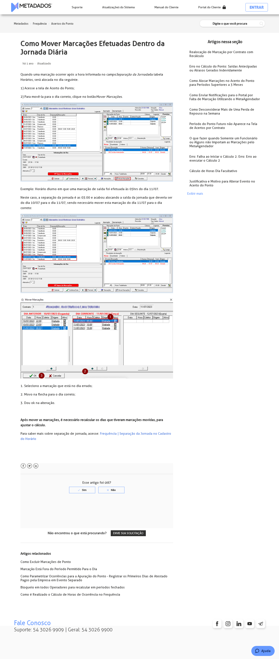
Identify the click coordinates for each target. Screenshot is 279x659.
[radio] (82, 490)
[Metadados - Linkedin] (239, 623)
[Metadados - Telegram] (260, 623)
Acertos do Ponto (62, 23)
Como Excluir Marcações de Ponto (45, 562)
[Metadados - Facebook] (217, 623)
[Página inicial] (31, 7)
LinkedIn (36, 466)
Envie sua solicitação (128, 533)
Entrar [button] (257, 7)
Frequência (40, 23)
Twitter (29, 466)
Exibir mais (195, 194)
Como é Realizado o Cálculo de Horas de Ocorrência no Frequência (70, 594)
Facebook (23, 466)
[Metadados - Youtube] (249, 623)
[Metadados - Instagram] (228, 623)
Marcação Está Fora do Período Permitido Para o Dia (58, 569)
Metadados (21, 23)
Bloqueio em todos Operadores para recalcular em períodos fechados (72, 587)
